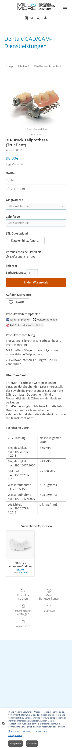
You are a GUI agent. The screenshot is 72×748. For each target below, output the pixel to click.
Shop (9, 66)
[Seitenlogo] (36, 6)
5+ (18, 189)
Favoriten (49, 610)
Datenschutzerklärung (19, 731)
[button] (25, 240)
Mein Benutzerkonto (49, 596)
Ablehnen (32, 743)
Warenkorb (23, 626)
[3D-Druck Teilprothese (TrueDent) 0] (36, 102)
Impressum (41, 731)
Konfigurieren (15, 735)
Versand (17, 164)
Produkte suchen (23, 596)
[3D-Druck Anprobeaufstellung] (20, 545)
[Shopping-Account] (45, 18)
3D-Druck (23, 66)
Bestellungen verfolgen (23, 612)
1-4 (12, 180)
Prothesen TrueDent (47, 66)
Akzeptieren (15, 743)
